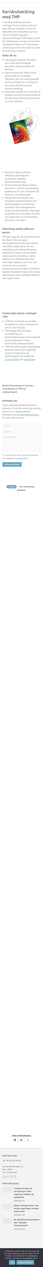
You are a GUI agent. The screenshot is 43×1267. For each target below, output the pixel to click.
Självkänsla (21, 490)
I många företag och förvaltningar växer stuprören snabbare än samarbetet (24, 1193)
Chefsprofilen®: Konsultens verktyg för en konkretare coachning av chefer (23, 706)
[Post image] (7, 1190)
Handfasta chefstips (13, 828)
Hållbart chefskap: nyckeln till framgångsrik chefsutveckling (23, 979)
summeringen (12, 359)
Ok (12, 1262)
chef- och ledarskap (26, 487)
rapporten (29, 359)
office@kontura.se (29, 414)
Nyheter (9, 507)
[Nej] (40, 1257)
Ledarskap (10, 821)
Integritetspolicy (21, 458)
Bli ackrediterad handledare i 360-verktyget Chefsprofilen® (23, 644)
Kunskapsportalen (12, 503)
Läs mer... (22, 554)
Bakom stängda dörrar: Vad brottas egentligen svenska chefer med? (23, 583)
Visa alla (11, 487)
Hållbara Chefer (11, 965)
